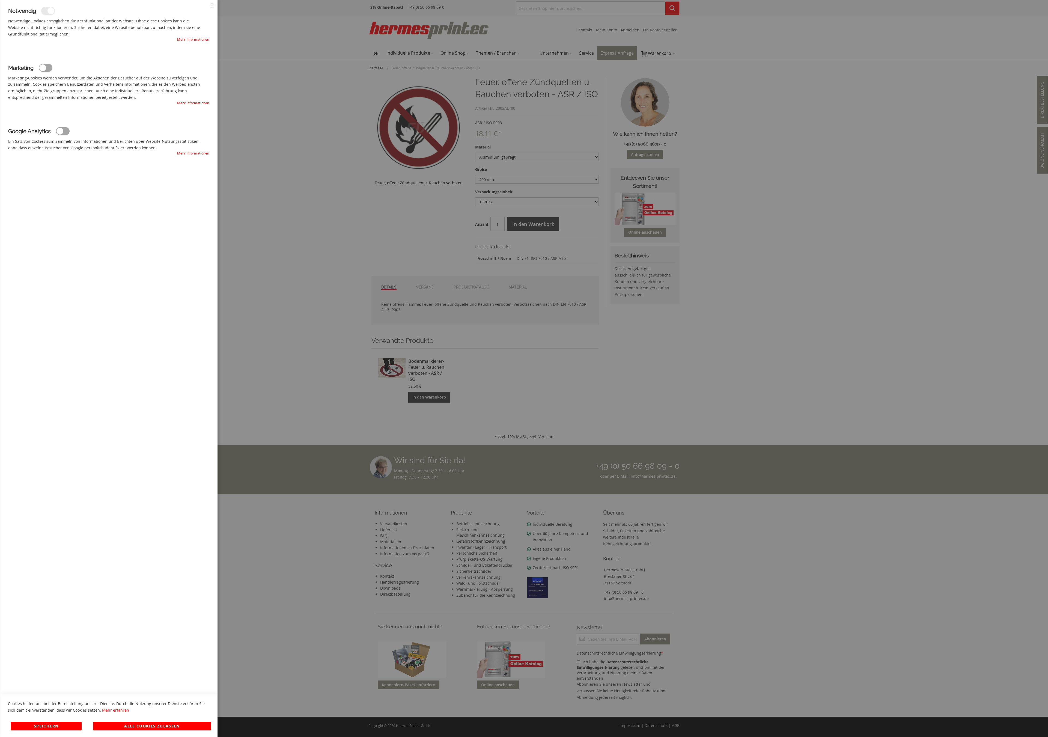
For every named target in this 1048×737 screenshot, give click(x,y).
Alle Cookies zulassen (152, 726)
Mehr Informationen (193, 39)
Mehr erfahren (115, 710)
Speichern (46, 726)
